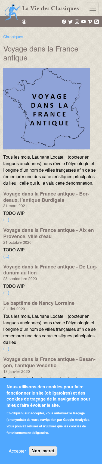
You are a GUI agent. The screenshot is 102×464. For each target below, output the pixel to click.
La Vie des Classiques (50, 8)
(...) (6, 219)
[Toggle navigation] (93, 8)
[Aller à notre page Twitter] (70, 21)
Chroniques (13, 36)
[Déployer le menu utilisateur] (24, 22)
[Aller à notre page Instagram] (77, 21)
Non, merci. (43, 451)
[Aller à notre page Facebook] (64, 21)
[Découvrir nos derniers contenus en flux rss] (96, 21)
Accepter (17, 451)
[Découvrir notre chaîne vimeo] (90, 21)
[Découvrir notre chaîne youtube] (83, 21)
